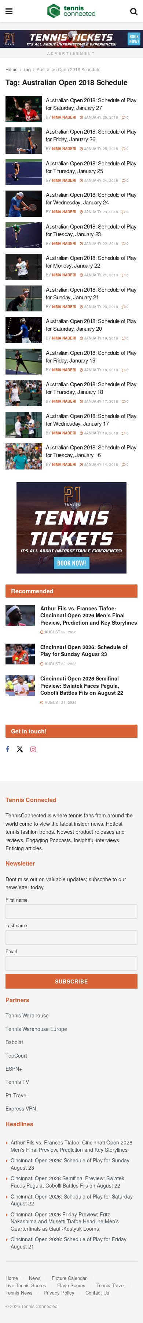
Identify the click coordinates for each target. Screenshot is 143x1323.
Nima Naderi (64, 117)
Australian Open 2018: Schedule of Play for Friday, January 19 (91, 356)
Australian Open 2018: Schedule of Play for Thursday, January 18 (91, 387)
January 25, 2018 (100, 148)
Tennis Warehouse (27, 1015)
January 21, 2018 (100, 274)
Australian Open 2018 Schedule (68, 69)
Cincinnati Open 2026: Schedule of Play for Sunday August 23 (84, 650)
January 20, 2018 (100, 306)
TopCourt (16, 1055)
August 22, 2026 (60, 631)
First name (16, 900)
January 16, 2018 (100, 433)
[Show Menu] (9, 11)
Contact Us (97, 1292)
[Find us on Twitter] (19, 749)
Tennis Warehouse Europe (36, 1028)
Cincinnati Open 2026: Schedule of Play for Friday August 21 (68, 1242)
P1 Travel (16, 1095)
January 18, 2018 (100, 369)
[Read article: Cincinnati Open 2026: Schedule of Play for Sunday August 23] (20, 654)
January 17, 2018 (100, 401)
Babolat (14, 1042)
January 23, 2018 (100, 211)
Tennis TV (17, 1081)
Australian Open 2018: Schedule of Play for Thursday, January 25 (91, 167)
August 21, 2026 (60, 702)
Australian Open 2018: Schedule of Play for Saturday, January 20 (91, 324)
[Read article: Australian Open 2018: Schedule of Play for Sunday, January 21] (24, 298)
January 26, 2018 (100, 117)
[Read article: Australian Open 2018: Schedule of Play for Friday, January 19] (24, 362)
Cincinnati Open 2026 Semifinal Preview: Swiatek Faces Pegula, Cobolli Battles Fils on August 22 (81, 685)
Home (12, 69)
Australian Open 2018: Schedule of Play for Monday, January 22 (91, 261)
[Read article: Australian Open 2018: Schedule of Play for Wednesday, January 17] (24, 425)
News (35, 1277)
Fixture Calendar (69, 1277)
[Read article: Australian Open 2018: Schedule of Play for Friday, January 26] (24, 140)
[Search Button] (134, 11)
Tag (27, 69)
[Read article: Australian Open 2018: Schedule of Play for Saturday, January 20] (24, 330)
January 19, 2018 (100, 338)
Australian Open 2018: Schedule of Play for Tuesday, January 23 (91, 230)
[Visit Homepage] (71, 11)
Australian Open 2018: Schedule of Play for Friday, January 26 (91, 135)
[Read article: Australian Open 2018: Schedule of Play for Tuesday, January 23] (24, 235)
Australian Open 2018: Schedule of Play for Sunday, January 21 (91, 293)
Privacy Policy (59, 1292)
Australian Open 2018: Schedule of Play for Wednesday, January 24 (91, 198)
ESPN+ (14, 1068)
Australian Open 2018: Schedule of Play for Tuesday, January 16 (91, 451)
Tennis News (19, 1292)
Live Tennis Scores (26, 1285)
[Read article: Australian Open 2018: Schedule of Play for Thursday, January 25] (24, 172)
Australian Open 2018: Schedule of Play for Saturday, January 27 (91, 103)
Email (11, 951)
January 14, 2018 (100, 464)
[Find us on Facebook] (7, 749)
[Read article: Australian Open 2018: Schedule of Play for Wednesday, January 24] (24, 204)
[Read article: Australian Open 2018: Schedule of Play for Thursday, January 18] (24, 393)
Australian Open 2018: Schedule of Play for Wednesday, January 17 (91, 419)
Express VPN (21, 1108)
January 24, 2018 (100, 180)
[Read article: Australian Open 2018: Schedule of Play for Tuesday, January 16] (24, 456)
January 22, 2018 (100, 243)
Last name (16, 925)
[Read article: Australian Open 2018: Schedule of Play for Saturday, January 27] (24, 109)
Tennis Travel (110, 1285)
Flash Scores (71, 1285)
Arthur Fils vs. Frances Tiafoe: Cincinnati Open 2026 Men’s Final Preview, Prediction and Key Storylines (88, 615)
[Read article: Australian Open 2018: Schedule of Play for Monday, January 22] (24, 267)
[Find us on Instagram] (33, 749)
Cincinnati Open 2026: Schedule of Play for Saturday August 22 (72, 1200)
